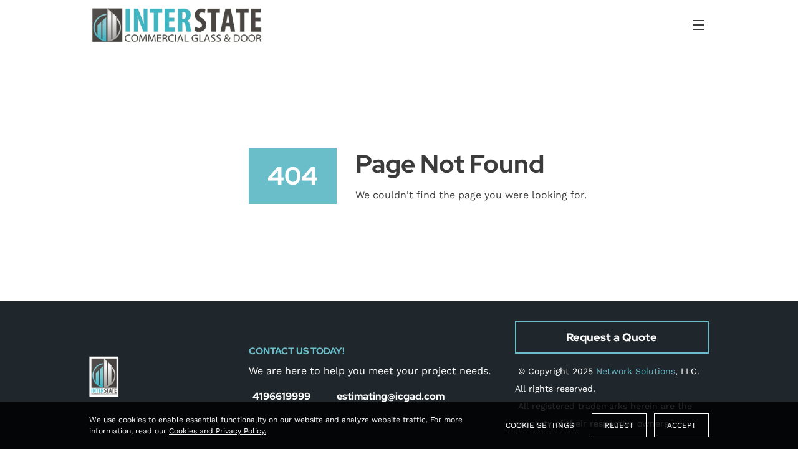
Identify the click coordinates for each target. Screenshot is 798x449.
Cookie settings (540, 425)
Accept (681, 425)
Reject (619, 425)
